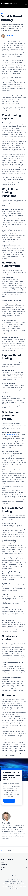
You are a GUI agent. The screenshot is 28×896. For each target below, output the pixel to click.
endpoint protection (12, 434)
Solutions (4, 862)
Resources (4, 870)
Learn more (9, 801)
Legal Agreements (20, 883)
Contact (19, 881)
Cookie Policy (17, 879)
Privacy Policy (9, 879)
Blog (5, 849)
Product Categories (7, 859)
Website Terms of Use (8, 883)
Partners (4, 864)
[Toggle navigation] (26, 4)
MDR (19, 494)
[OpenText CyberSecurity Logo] (9, 3)
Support (3, 867)
